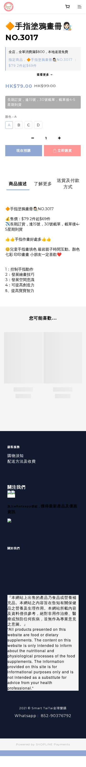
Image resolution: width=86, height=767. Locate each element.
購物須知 (15, 455)
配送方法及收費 (21, 461)
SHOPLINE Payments (53, 744)
